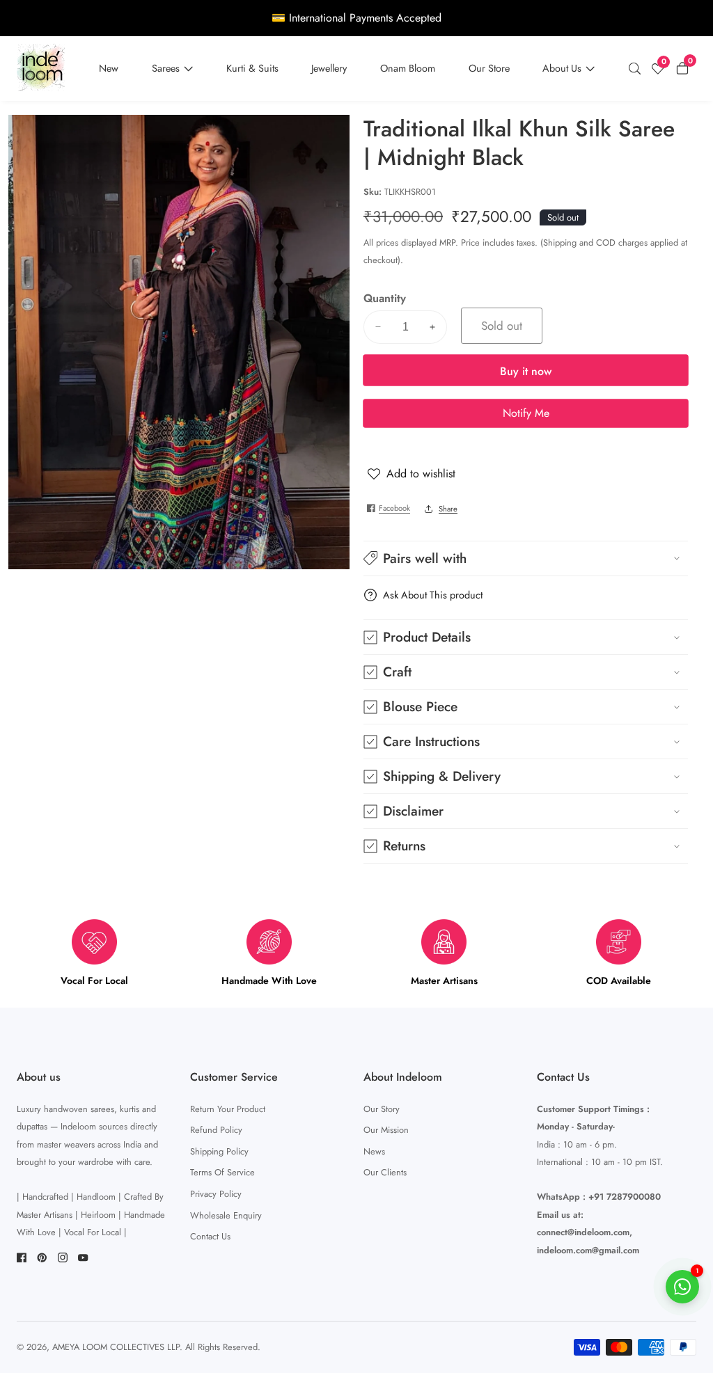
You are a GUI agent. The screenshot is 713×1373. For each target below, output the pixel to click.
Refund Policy (216, 1129)
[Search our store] (638, 69)
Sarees (166, 68)
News (374, 1151)
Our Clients (385, 1172)
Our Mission (386, 1129)
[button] (525, 558)
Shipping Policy (219, 1151)
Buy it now (525, 371)
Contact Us (210, 1236)
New (108, 68)
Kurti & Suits (252, 68)
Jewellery (329, 68)
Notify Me (526, 413)
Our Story (381, 1109)
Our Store (489, 68)
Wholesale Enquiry (226, 1215)
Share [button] (448, 508)
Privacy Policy (216, 1193)
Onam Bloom (407, 68)
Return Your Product (227, 1109)
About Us (561, 68)
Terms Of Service (222, 1172)
